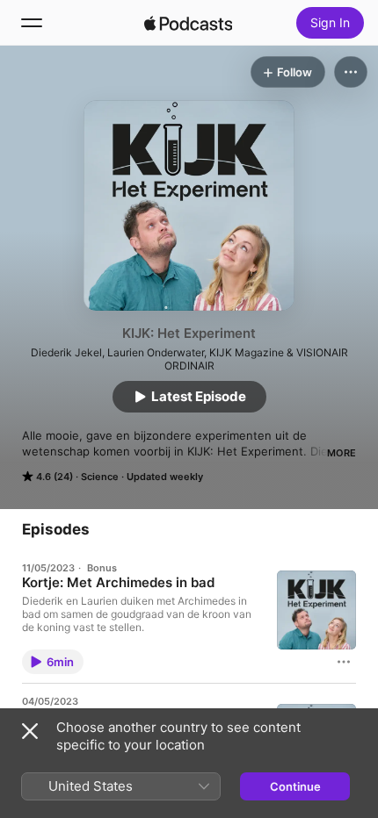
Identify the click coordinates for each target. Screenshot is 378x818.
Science (100, 476)
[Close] (30, 731)
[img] (188, 23)
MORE (341, 453)
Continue (295, 786)
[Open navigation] (31, 23)
